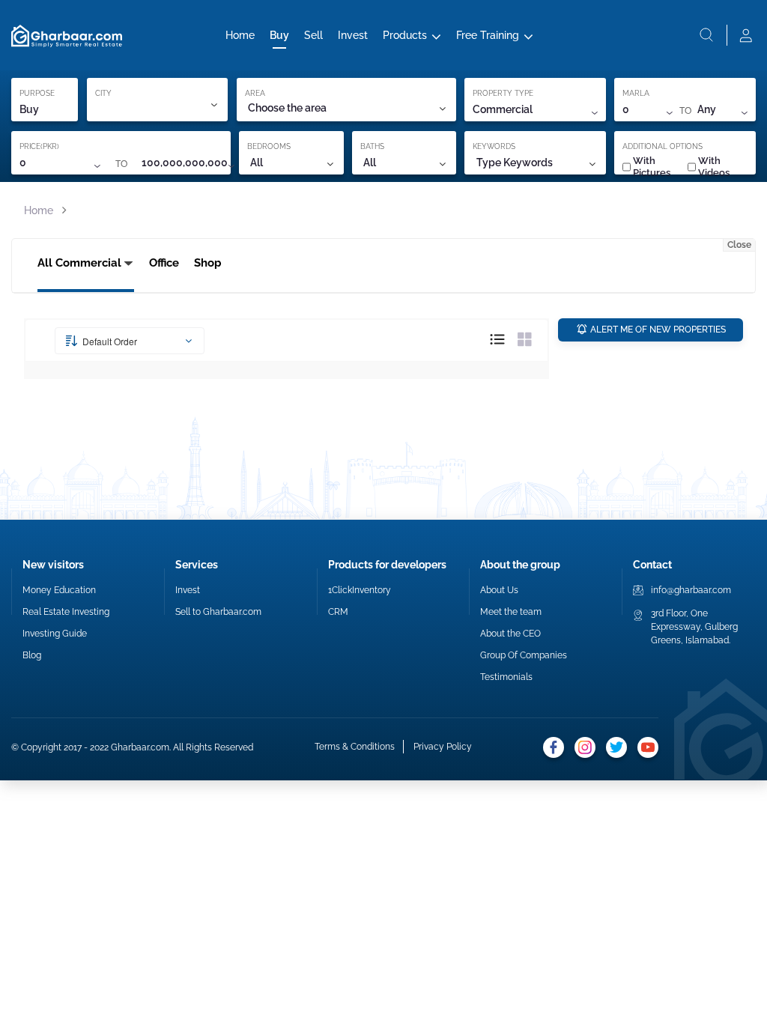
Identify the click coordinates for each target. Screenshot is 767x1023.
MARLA (635, 93)
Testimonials (506, 677)
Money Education (59, 590)
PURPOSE (37, 93)
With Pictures (651, 166)
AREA (255, 93)
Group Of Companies (523, 655)
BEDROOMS (269, 146)
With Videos (714, 166)
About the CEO (510, 633)
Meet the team (511, 612)
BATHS (372, 146)
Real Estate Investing (65, 612)
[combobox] (345, 108)
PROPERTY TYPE (503, 93)
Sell (313, 35)
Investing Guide (54, 633)
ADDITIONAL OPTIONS (662, 146)
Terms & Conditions (355, 746)
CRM (338, 612)
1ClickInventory (359, 590)
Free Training (487, 35)
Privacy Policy (442, 746)
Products (405, 35)
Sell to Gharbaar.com (218, 612)
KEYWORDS (494, 146)
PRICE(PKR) (39, 146)
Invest (353, 35)
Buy (279, 35)
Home (240, 35)
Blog (31, 655)
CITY (103, 93)
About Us (499, 590)
